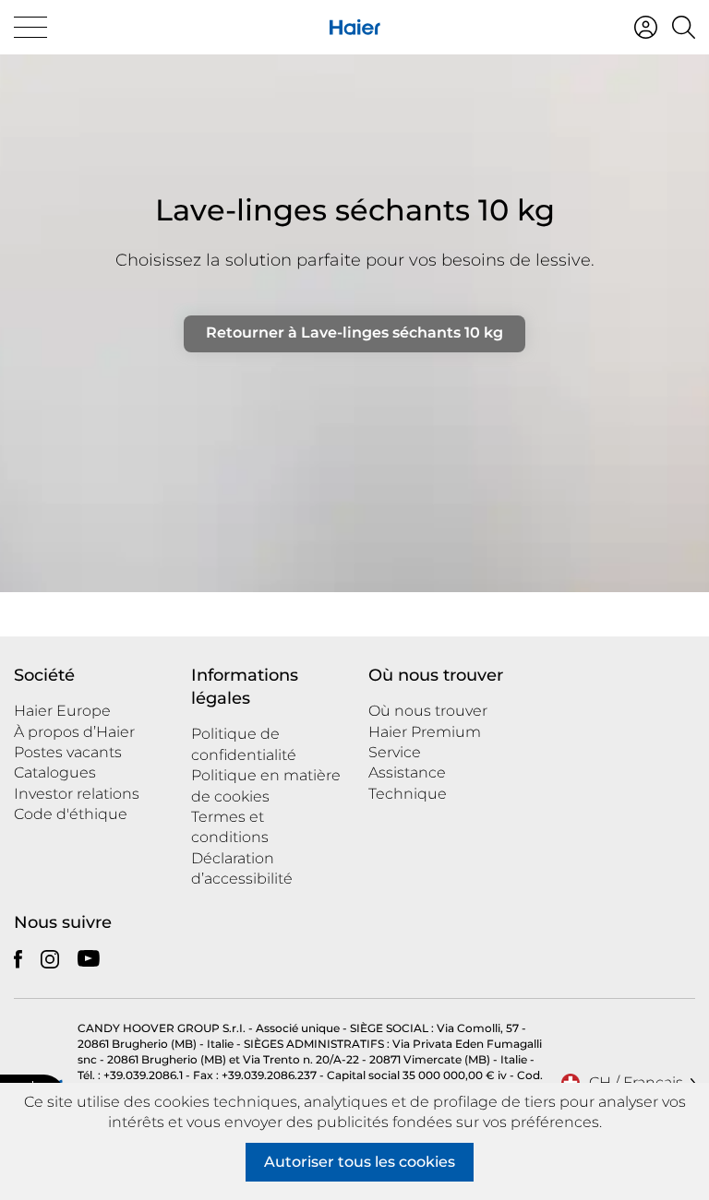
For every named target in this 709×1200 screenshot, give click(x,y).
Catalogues (55, 772)
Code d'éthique (70, 814)
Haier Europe (62, 710)
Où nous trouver (427, 710)
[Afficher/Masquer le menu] (30, 27)
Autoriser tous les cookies (359, 1161)
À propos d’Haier (74, 732)
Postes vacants (68, 752)
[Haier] (355, 27)
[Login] (645, 27)
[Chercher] (683, 27)
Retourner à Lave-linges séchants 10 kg (354, 332)
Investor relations (76, 793)
